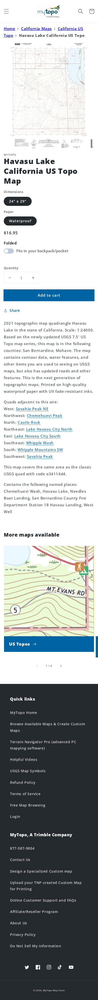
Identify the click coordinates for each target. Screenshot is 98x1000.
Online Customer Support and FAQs (43, 900)
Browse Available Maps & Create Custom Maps (47, 727)
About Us (18, 923)
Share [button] (15, 310)
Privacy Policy (23, 934)
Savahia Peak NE (32, 408)
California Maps (36, 28)
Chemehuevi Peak (45, 415)
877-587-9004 (22, 848)
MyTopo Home (23, 712)
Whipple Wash (40, 442)
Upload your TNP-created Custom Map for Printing (46, 885)
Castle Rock (29, 422)
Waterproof (20, 220)
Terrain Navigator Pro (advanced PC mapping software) (43, 745)
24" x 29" (17, 201)
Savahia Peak (40, 456)
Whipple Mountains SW (40, 449)
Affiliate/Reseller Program (34, 911)
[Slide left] (37, 665)
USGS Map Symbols (28, 770)
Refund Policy (23, 782)
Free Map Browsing (27, 805)
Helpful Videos (23, 759)
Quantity (11, 268)
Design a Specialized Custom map (41, 871)
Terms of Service (25, 793)
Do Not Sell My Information (35, 945)
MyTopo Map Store (54, 990)
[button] (6, 11)
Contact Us (20, 859)
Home (9, 28)
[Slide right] (60, 665)
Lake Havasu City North (49, 429)
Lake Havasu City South (37, 435)
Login (15, 816)
